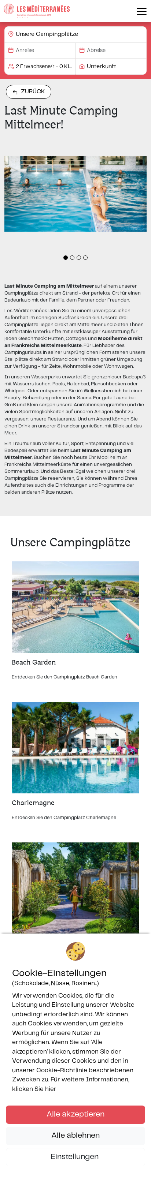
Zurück (33, 91)
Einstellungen (75, 1156)
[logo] (37, 11)
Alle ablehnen (75, 1135)
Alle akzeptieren (75, 1114)
